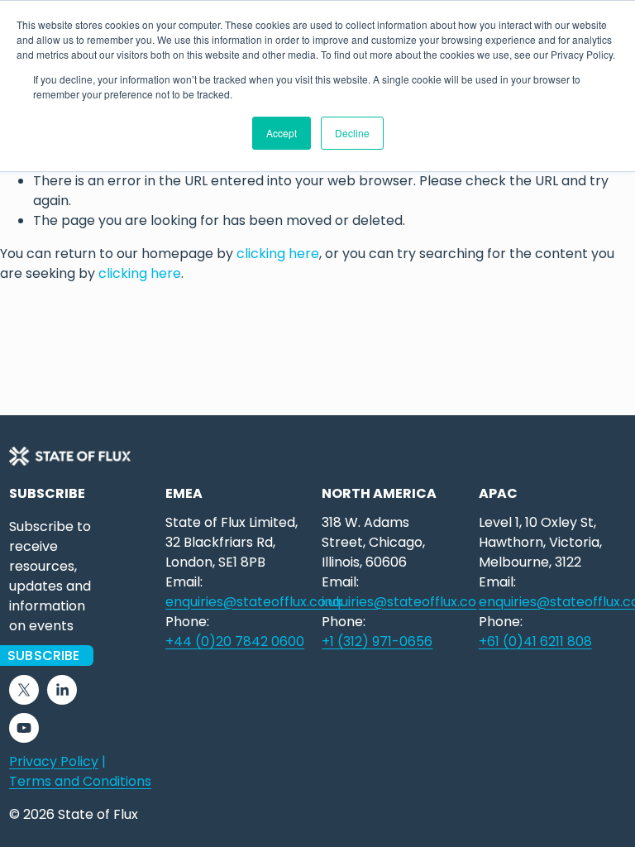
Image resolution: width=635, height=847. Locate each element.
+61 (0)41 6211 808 (535, 641)
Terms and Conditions (80, 781)
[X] (24, 690)
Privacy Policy (53, 761)
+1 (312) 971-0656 (377, 641)
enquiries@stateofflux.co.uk (254, 601)
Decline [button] (352, 133)
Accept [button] (281, 133)
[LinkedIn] (62, 690)
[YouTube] (24, 728)
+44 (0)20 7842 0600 (234, 641)
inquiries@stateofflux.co (399, 601)
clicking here (277, 253)
